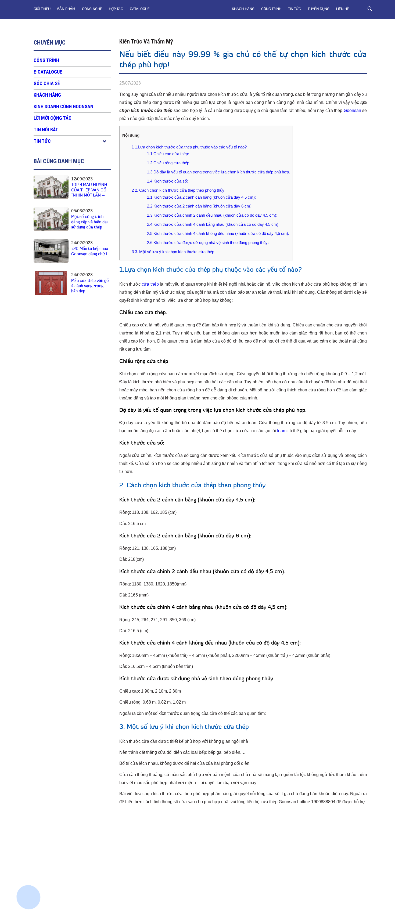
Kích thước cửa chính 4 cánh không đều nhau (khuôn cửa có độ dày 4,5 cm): (218, 233)
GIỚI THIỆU (42, 9)
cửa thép (150, 284)
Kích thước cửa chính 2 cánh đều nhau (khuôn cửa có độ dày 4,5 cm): (212, 215)
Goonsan (352, 110)
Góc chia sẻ (47, 83)
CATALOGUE (140, 9)
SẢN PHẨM (66, 9)
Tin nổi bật (46, 129)
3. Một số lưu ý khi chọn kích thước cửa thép (173, 251)
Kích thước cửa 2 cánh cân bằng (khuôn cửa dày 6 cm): (200, 206)
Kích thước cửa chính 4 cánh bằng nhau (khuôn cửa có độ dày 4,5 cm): (213, 224)
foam (281, 430)
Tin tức (294, 9)
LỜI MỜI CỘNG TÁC (52, 118)
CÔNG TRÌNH (271, 9)
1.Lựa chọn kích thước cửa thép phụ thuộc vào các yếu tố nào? (189, 147)
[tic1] (29, 879)
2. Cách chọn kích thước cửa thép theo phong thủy (178, 190)
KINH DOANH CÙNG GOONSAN (63, 106)
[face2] (29, 842)
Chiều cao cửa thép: (168, 153)
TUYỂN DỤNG (318, 9)
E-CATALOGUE (48, 72)
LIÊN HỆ (342, 9)
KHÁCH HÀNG (243, 9)
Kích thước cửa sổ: (167, 181)
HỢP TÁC (116, 9)
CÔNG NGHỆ (92, 9)
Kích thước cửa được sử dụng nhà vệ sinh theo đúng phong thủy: (208, 242)
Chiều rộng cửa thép (168, 163)
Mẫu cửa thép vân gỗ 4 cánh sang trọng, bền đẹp (90, 286)
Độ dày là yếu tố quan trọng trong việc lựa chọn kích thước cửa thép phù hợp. (218, 172)
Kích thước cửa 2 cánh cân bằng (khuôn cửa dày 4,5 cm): (201, 197)
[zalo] (29, 861)
